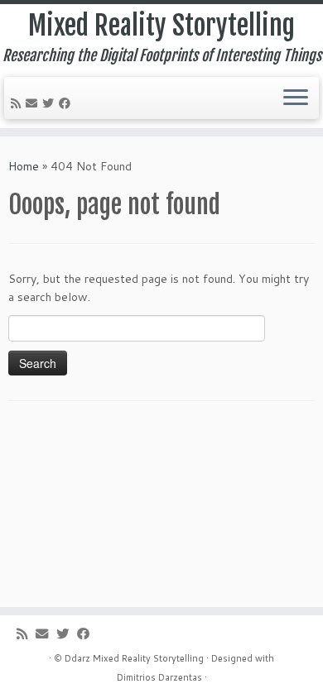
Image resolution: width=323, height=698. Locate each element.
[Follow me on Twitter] (50, 103)
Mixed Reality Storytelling (161, 25)
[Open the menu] (295, 98)
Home (23, 166)
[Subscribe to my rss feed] (18, 103)
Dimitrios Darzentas (159, 677)
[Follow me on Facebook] (67, 103)
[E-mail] (34, 103)
